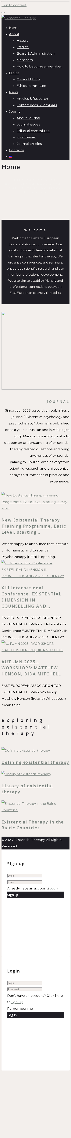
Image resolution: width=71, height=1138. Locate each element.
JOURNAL (58, 401)
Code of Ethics (28, 79)
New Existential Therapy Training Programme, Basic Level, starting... (34, 526)
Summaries (26, 137)
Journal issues (28, 124)
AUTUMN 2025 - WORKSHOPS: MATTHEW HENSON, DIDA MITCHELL (31, 668)
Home (14, 28)
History (22, 40)
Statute (23, 47)
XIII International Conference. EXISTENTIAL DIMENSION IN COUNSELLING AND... (32, 597)
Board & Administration (36, 53)
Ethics (14, 73)
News (13, 92)
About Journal (28, 118)
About (14, 34)
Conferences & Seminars (37, 105)
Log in (54, 888)
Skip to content (14, 5)
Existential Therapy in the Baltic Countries (33, 825)
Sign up (17, 1002)
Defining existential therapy (35, 762)
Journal (15, 111)
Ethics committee (31, 86)
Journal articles (29, 144)
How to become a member (39, 66)
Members (25, 60)
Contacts (16, 150)
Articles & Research (32, 98)
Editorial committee (33, 131)
